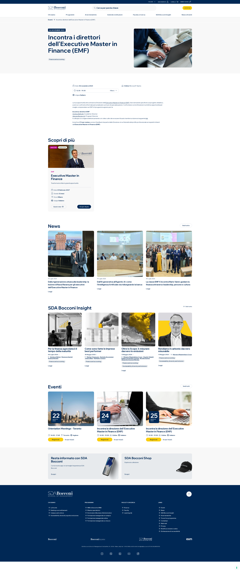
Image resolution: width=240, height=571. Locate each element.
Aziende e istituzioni (114, 15)
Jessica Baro (89, 358)
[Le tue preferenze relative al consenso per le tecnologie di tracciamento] (236, 567)
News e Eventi (187, 15)
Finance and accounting (56, 361)
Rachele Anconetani (107, 357)
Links (160, 502)
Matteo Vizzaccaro (93, 357)
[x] (111, 554)
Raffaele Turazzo (99, 358)
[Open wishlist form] (120, 567)
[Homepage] (60, 494)
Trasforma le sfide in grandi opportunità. (65, 183)
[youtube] (129, 554)
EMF (52, 171)
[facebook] (102, 554)
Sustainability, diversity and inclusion (135, 366)
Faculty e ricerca (139, 15)
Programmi (70, 15)
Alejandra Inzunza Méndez (130, 360)
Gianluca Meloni (55, 357)
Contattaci (187, 8)
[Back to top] (189, 494)
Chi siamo (51, 15)
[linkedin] (120, 554)
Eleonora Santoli (67, 357)
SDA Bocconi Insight (163, 15)
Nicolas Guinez (145, 358)
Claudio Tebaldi (148, 357)
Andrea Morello (53, 358)
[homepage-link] (57, 8)
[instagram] (138, 554)
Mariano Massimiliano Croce (132, 357)
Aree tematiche (91, 15)
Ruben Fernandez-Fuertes (130, 358)
